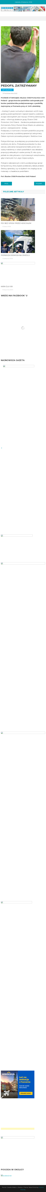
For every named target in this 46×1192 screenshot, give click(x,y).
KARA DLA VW (7, 287)
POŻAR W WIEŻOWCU (40, 184)
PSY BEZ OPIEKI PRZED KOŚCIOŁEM (16, 223)
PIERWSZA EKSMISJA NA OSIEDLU (15, 255)
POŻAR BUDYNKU (8, 184)
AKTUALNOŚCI (7, 90)
